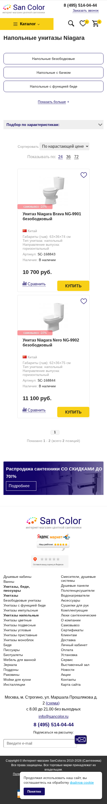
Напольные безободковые (53, 59)
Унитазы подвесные (19, 625)
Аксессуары (70, 600)
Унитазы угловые (17, 630)
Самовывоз (70, 625)
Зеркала (10, 665)
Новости (67, 670)
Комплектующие (74, 610)
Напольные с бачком (54, 72)
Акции (66, 675)
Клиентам (69, 635)
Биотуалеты (13, 655)
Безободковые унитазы (22, 600)
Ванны (8, 582)
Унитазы (10, 595)
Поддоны (10, 670)
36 (68, 157)
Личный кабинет (74, 645)
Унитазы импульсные (20, 610)
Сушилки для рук (75, 605)
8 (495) (80, 5)
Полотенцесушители (78, 590)
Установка (69, 655)
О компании (71, 620)
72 (76, 157)
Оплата (67, 650)
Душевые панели (75, 585)
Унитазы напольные (21, 615)
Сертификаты (72, 630)
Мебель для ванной (19, 660)
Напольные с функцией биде (53, 86)
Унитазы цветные (17, 620)
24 (60, 157)
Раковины (11, 675)
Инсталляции (14, 684)
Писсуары (11, 650)
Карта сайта (71, 684)
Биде (7, 645)
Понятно (34, 791)
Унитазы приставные (20, 635)
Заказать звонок (86, 10)
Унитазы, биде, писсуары (16, 588)
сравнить (37, 284)
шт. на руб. (99, 22)
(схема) (52, 703)
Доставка (68, 640)
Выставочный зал (75, 665)
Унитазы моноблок (18, 640)
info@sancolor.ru (53, 716)
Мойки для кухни (17, 680)
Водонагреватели (75, 595)
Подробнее (19, 486)
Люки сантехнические (78, 615)
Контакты (68, 680)
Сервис (67, 660)
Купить (73, 286)
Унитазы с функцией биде (24, 605)
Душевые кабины (17, 577)
